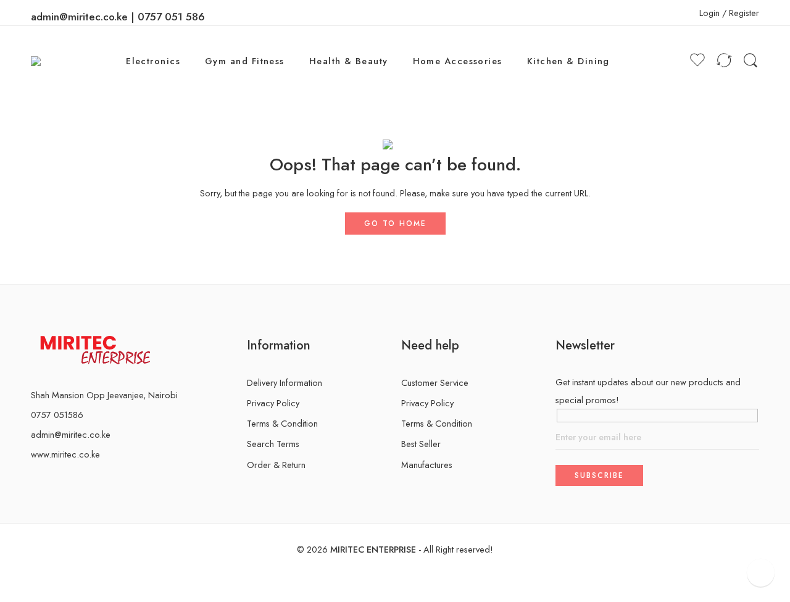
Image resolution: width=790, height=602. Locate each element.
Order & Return (276, 464)
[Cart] (674, 61)
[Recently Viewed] (761, 573)
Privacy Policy (273, 402)
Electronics (153, 60)
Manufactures (426, 464)
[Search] (750, 60)
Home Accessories (457, 60)
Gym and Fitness (245, 60)
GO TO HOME (395, 223)
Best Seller (421, 443)
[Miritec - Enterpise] (49, 61)
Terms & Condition (282, 423)
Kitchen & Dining (568, 60)
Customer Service (434, 382)
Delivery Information (284, 382)
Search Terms (273, 443)
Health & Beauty (348, 60)
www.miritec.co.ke (65, 454)
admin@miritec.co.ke (70, 434)
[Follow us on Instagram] (54, 480)
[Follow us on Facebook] (34, 480)
